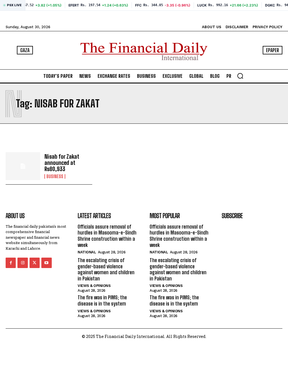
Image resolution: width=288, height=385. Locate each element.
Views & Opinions (94, 286)
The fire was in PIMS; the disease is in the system (102, 300)
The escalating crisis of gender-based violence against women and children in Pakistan (106, 269)
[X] (35, 263)
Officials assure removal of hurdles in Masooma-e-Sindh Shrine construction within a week (107, 236)
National (87, 252)
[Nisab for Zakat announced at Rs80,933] (23, 166)
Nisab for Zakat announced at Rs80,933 (61, 162)
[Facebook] (11, 263)
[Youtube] (46, 263)
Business (54, 176)
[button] (240, 76)
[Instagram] (22, 263)
